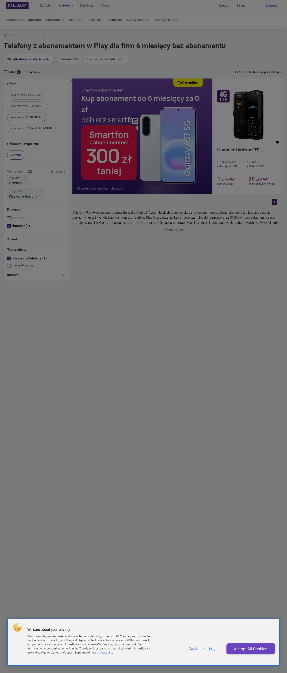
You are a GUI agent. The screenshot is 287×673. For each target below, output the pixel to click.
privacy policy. (105, 652)
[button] (17, 627)
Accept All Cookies (250, 648)
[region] (143, 642)
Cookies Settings (203, 649)
